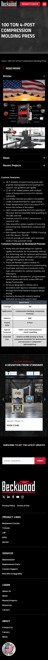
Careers (6, 610)
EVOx (4, 537)
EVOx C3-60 (13, 425)
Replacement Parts (11, 564)
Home (3, 61)
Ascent (5, 542)
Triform (6, 528)
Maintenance (8, 559)
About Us (6, 591)
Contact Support (10, 569)
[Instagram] (22, 496)
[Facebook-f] (13, 496)
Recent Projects (15, 421)
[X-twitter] (3, 496)
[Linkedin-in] (8, 496)
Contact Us (7, 627)
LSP (4, 532)
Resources (7, 605)
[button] (44, 4)
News (5, 596)
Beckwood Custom (11, 523)
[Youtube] (17, 496)
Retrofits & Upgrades (12, 573)
